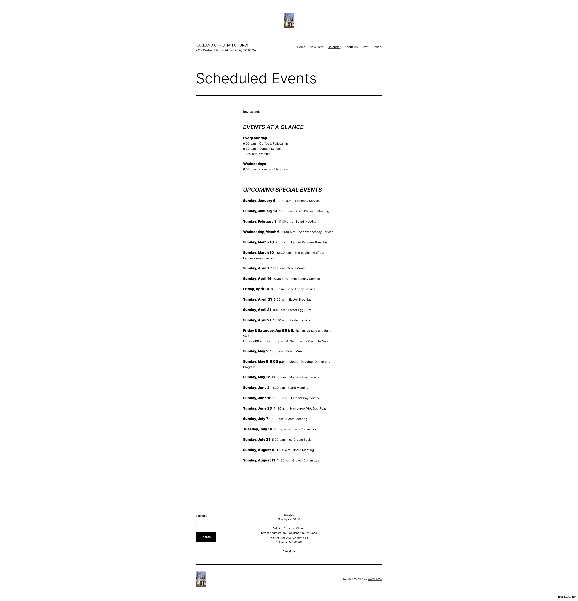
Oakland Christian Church (223, 45)
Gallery (377, 47)
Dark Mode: (564, 596)
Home (301, 47)
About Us (351, 47)
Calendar (334, 47)
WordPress (375, 579)
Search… (201, 515)
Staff (365, 47)
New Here (316, 47)
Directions (289, 551)
